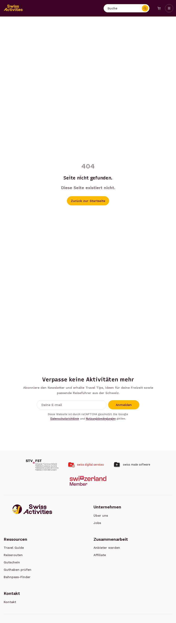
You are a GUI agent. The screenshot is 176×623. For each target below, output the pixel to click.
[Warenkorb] (159, 8)
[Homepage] (13, 8)
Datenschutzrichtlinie (64, 418)
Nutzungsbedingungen (101, 418)
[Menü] (169, 8)
